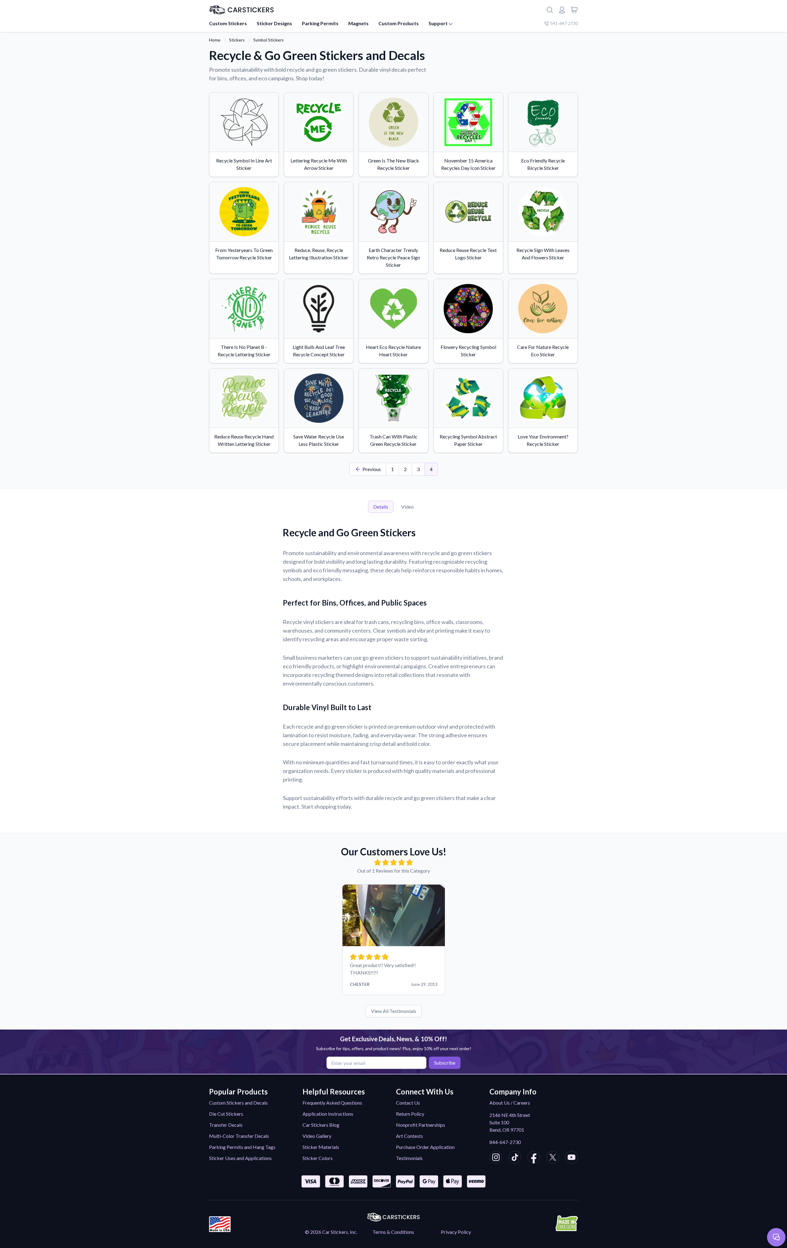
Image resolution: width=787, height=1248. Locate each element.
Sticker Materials (321, 1147)
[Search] (549, 10)
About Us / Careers (509, 1103)
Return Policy (410, 1114)
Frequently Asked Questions (332, 1103)
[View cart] (574, 10)
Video (407, 507)
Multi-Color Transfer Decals (239, 1136)
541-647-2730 (564, 23)
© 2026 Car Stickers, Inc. (331, 1232)
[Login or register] (562, 10)
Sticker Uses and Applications (240, 1158)
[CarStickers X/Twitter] (552, 1158)
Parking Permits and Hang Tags (242, 1147)
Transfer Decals (226, 1125)
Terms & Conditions (393, 1232)
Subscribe (444, 1063)
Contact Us (408, 1103)
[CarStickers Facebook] (533, 1158)
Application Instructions (328, 1114)
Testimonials (409, 1158)
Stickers (237, 39)
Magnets (358, 23)
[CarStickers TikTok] (514, 1158)
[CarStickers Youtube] (571, 1158)
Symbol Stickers (268, 39)
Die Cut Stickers (226, 1114)
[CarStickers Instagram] (495, 1158)
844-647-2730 (505, 1142)
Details (380, 507)
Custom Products (398, 23)
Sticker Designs (274, 23)
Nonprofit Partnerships (420, 1125)
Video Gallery (317, 1136)
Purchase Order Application (425, 1147)
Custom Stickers (228, 23)
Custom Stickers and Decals (238, 1103)
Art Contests (409, 1136)
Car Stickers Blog (321, 1125)
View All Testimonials (393, 1011)
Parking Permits (320, 23)
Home (214, 39)
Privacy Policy (456, 1232)
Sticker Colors (318, 1158)
